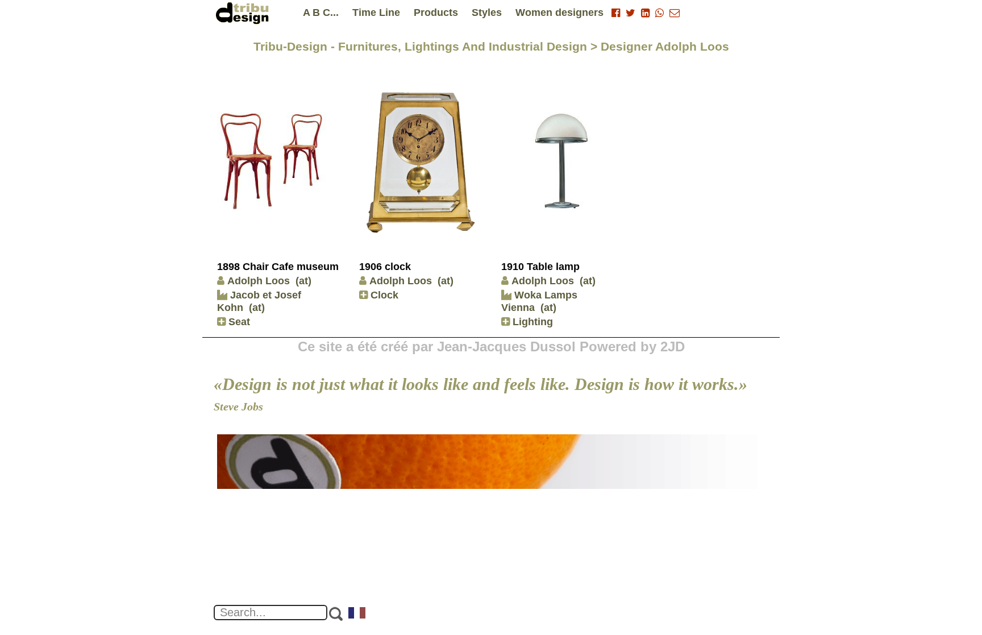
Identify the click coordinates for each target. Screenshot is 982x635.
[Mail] (674, 13)
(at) (303, 281)
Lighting (531, 321)
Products (436, 12)
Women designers (559, 12)
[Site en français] (357, 614)
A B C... (321, 12)
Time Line (376, 12)
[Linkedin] (645, 13)
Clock (383, 295)
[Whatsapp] (659, 13)
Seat (238, 321)
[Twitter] (630, 13)
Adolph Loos (258, 281)
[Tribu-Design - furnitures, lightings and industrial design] (244, 13)
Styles (487, 12)
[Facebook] (615, 13)
